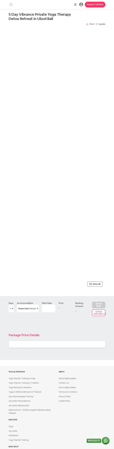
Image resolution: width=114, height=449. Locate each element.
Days (11, 303)
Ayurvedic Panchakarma (19, 401)
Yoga (11, 426)
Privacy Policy (65, 396)
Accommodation (25, 303)
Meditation (13, 435)
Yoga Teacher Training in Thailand (24, 383)
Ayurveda (13, 431)
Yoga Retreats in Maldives (20, 387)
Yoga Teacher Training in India (22, 378)
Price (61, 303)
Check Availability (99, 313)
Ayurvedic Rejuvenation (19, 405)
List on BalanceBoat (67, 387)
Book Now (99, 304)
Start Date (47, 303)
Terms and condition (68, 392)
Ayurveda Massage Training (21, 396)
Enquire (102, 24)
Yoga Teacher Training (19, 440)
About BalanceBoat (67, 378)
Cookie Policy (64, 401)
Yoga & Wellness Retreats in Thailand (25, 392)
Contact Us (64, 383)
